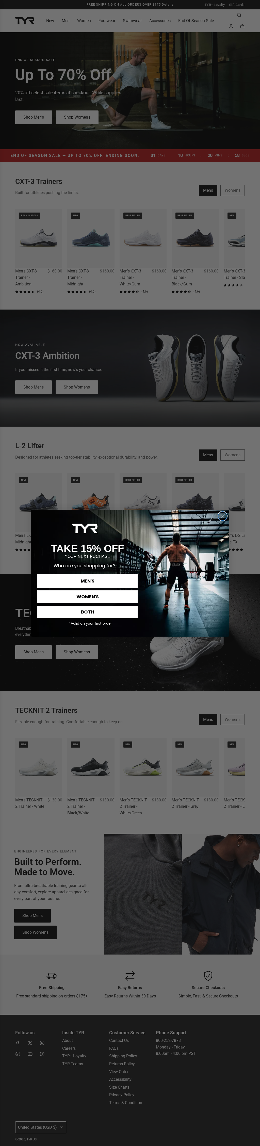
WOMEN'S (87, 596)
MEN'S (87, 581)
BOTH (87, 612)
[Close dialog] (222, 516)
